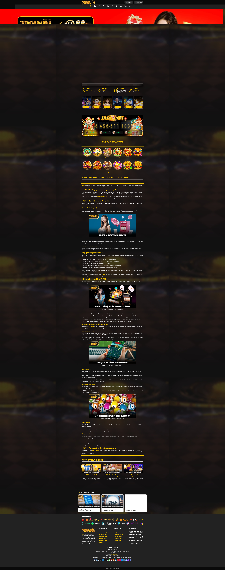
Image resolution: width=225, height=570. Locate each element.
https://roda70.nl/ (114, 554)
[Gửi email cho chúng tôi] (107, 560)
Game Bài (108, 8)
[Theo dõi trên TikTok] (99, 560)
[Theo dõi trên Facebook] (94, 560)
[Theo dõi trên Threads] (105, 560)
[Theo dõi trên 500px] (122, 560)
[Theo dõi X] (101, 560)
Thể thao (112, 8)
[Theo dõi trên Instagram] (97, 560)
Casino (103, 8)
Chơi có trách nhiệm (103, 540)
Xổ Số (121, 8)
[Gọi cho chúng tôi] (109, 560)
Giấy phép (101, 542)
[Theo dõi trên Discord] (130, 560)
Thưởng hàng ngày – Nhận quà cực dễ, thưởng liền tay (133, 475)
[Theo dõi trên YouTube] (118, 560)
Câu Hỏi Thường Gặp (103, 534)
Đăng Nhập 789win (119, 534)
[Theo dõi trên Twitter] (103, 560)
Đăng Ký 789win (118, 532)
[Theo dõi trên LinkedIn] (116, 560)
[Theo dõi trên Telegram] (126, 560)
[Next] (143, 473)
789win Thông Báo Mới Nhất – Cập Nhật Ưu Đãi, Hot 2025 (91, 475)
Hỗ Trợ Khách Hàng (103, 532)
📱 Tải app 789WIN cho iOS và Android (88, 84)
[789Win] (89, 2)
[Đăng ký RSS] (114, 560)
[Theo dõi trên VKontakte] (124, 560)
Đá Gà (117, 8)
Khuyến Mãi (134, 8)
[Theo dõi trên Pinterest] (111, 560)
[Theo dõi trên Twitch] (128, 560)
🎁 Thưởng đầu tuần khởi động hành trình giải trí (131, 84)
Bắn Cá (99, 8)
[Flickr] (120, 560)
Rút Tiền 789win (118, 538)
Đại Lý (125, 8)
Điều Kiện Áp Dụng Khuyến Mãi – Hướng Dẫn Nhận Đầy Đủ (112, 475)
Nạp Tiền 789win (118, 536)
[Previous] (81, 473)
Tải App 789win (118, 540)
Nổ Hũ (95, 8)
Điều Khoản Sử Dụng (103, 536)
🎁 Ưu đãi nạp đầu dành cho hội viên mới (108, 84)
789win (90, 8)
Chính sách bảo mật (103, 538)
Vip (130, 8)
